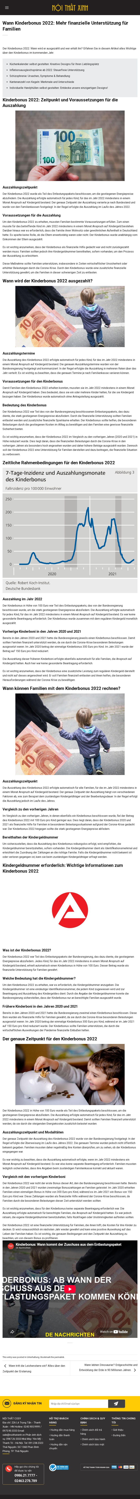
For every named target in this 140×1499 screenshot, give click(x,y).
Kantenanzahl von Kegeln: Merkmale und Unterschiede (42, 82)
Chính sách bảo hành (93, 1439)
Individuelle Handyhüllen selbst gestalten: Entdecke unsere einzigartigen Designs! (59, 87)
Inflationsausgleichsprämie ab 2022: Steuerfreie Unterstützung (47, 70)
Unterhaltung (33, 1357)
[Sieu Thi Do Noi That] (70, 7)
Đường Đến (119, 1435)
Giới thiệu (118, 1430)
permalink (59, 1357)
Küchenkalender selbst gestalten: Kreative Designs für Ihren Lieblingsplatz (54, 64)
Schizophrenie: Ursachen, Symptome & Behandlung (40, 76)
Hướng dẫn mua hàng (63, 1430)
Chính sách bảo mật (93, 1444)
